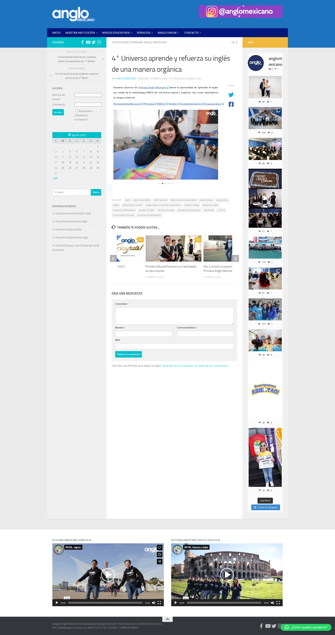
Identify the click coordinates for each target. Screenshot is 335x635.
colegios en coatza (210, 205)
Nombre (120, 327)
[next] (235, 258)
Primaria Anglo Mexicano (152, 87)
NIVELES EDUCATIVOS (116, 32)
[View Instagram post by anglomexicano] (278, 95)
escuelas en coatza (166, 210)
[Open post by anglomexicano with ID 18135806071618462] (265, 149)
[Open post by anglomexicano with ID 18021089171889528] (265, 309)
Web (117, 340)
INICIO (56, 32)
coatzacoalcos (222, 200)
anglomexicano (206, 200)
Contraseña (58, 104)
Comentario (122, 303)
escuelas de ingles (147, 210)
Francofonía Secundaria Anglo (71, 221)
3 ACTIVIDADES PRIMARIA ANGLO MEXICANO (139, 42)
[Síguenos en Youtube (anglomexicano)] (88, 42)
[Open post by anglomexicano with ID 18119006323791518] (265, 278)
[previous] (113, 258)
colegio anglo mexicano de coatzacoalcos (163, 205)
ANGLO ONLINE (167, 32)
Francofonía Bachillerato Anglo (71, 237)
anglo (127, 200)
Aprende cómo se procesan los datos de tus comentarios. (195, 365)
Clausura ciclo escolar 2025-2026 (73, 213)
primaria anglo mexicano (123, 215)
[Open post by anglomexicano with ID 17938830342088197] (265, 248)
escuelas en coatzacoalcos (189, 210)
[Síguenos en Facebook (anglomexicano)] (82, 42)
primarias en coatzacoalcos (149, 215)
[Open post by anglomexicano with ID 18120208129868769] (265, 389)
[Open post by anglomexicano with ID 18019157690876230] (265, 118)
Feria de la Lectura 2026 (68, 229)
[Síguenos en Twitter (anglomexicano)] (93, 42)
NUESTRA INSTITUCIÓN (80, 32)
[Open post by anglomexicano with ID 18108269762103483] (265, 457)
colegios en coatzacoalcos (124, 210)
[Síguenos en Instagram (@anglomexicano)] (99, 42)
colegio (116, 205)
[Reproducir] (57, 602)
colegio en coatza (191, 205)
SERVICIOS (143, 32)
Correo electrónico (187, 327)
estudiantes (209, 210)
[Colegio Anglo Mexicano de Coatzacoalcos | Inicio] (73, 14)
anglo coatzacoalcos (141, 200)
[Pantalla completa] (159, 602)
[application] (108, 574)
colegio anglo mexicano (132, 205)
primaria (221, 210)
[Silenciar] (153, 602)
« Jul (54, 178)
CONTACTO (191, 32)
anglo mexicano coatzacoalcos (183, 200)
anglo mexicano (160, 200)
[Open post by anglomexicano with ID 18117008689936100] (265, 198)
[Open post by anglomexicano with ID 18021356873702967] (265, 87)
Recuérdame (85, 111)
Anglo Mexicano (126, 78)
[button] (117, 145)
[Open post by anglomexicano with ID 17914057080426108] (265, 340)
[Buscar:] (71, 192)
